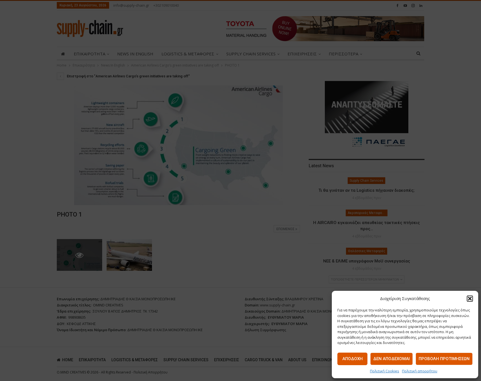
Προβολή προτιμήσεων (444, 358)
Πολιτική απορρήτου (419, 370)
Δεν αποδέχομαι (391, 358)
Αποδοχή (352, 358)
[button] (470, 298)
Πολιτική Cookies (384, 370)
